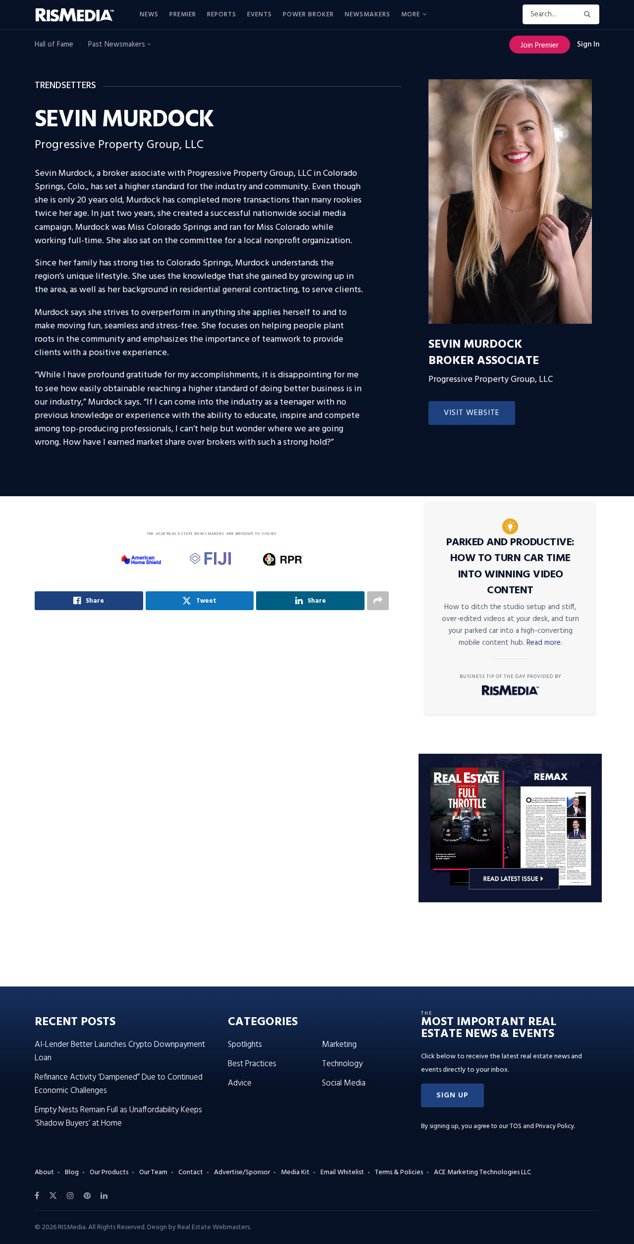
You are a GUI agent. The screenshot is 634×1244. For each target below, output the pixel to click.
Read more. (544, 643)
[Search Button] (589, 14)
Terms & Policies (399, 1172)
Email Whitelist (342, 1172)
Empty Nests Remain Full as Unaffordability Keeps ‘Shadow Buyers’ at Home (118, 1116)
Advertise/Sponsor (242, 1172)
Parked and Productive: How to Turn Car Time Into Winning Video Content (510, 567)
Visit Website (472, 413)
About (44, 1172)
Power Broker (308, 14)
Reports (221, 14)
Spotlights (245, 1044)
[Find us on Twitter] (53, 1196)
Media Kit (295, 1172)
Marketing (339, 1044)
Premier (182, 14)
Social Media (344, 1083)
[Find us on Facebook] (37, 1196)
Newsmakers (367, 14)
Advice (240, 1083)
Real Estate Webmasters (213, 1227)
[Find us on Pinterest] (87, 1196)
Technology (342, 1064)
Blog (72, 1172)
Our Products (109, 1172)
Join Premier (540, 46)
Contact (190, 1172)
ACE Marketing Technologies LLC (482, 1172)
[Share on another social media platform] (378, 600)
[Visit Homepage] (80, 15)
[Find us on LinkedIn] (104, 1196)
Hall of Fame (54, 45)
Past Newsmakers (117, 45)
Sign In (588, 45)
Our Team (153, 1172)
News (149, 14)
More (410, 14)
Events (259, 14)
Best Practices (252, 1064)
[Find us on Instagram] (70, 1196)
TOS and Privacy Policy (542, 1126)
